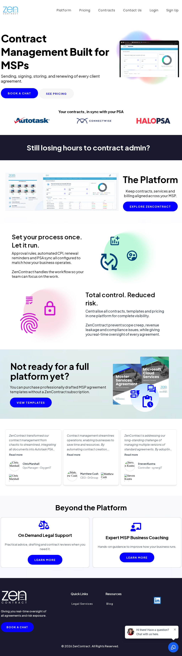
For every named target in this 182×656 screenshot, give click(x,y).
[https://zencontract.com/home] (10, 10)
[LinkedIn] (157, 600)
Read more (16, 454)
